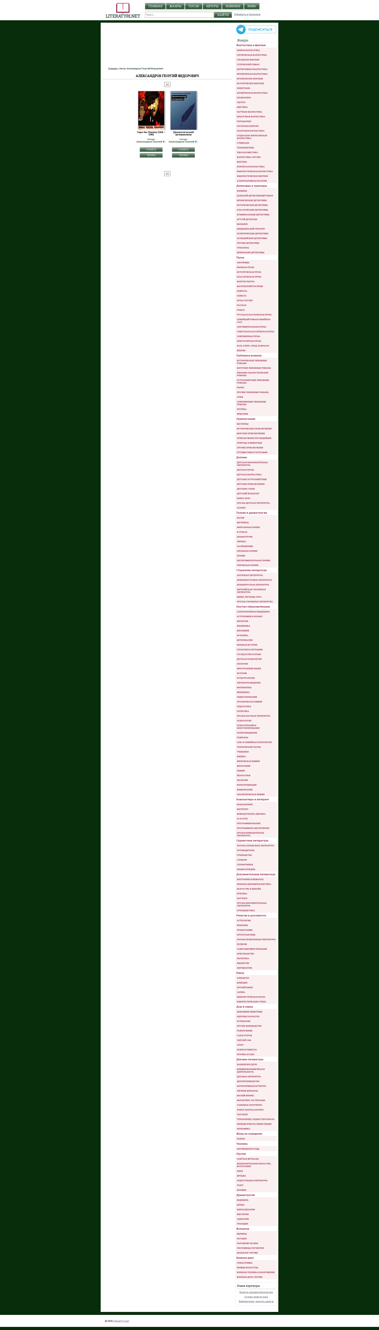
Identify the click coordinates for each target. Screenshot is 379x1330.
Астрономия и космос (250, 616)
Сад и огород (244, 1035)
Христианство (245, 953)
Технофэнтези (245, 147)
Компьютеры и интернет (252, 799)
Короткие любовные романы (254, 368)
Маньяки (242, 224)
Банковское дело (247, 1064)
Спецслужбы (244, 1262)
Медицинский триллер (251, 228)
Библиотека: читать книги (256, 1301)
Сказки (241, 507)
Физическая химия (248, 761)
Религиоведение (247, 732)
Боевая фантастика (248, 50)
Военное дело (245, 1257)
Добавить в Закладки (247, 14)
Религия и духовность (251, 915)
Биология (242, 621)
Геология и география (250, 649)
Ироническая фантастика (252, 74)
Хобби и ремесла (247, 1049)
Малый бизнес (245, 1095)
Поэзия (241, 555)
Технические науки (249, 747)
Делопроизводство (248, 1081)
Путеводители (245, 850)
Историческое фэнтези (250, 83)
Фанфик (241, 1190)
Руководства (244, 855)
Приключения (245, 418)
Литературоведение (249, 682)
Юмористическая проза (251, 997)
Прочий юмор (245, 987)
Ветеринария (245, 640)
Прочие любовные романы (252, 392)
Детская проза (245, 469)
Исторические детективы (252, 205)
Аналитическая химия (251, 794)
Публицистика (246, 910)
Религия (242, 944)
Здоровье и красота (248, 1016)
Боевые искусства (247, 1267)
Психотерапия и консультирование (248, 726)
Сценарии (243, 1219)
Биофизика (243, 626)
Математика (244, 687)
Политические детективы (252, 233)
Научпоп (242, 898)
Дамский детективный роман (255, 195)
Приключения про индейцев (254, 438)
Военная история (247, 644)
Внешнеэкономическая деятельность (251, 1070)
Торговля (242, 1114)
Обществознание (247, 697)
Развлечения (244, 1030)
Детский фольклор (248, 493)
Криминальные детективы (253, 214)
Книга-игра (243, 498)
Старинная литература (251, 570)
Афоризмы (243, 262)
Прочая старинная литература (255, 601)
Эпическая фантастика (251, 166)
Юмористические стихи (251, 1001)
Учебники (243, 751)
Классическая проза (249, 276)
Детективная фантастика (252, 69)
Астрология (244, 920)
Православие (245, 930)
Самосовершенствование (252, 949)
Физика (241, 756)
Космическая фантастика (252, 92)
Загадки (242, 1238)
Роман (241, 310)
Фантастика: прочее (249, 157)
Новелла (242, 291)
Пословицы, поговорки (250, 1248)
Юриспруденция (247, 785)
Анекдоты (243, 978)
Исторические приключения (254, 428)
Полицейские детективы (252, 238)
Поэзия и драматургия (251, 512)
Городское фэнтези (248, 59)
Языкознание (245, 789)
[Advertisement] (167, 45)
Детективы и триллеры (251, 185)
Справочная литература (252, 840)
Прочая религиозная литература (256, 939)
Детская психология (249, 659)
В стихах (242, 532)
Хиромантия (244, 968)
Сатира (241, 992)
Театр (240, 1185)
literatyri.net (121, 1320)
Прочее (241, 1153)
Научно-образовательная (253, 606)
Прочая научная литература (253, 716)
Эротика (242, 409)
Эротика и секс (245, 1054)
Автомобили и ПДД (248, 1148)
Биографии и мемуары (250, 879)
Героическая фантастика (252, 55)
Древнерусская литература (253, 584)
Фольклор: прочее (247, 1252)
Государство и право (249, 654)
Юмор (240, 973)
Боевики (242, 191)
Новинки (232, 6)
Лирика (241, 541)
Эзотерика (243, 958)
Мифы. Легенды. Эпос (249, 596)
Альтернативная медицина (253, 611)
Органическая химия (249, 701)
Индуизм (242, 925)
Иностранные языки (249, 668)
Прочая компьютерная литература (250, 834)
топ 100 (193, 6)
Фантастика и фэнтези (251, 45)
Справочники (245, 864)
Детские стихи (246, 488)
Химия (241, 770)
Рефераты (242, 737)
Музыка (241, 1175)
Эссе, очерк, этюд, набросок (253, 345)
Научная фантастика (249, 111)
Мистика (242, 107)
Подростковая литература (252, 1180)
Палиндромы (245, 546)
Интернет (242, 809)
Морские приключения (251, 433)
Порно (240, 387)
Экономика (243, 1128)
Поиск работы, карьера (250, 1109)
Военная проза (245, 267)
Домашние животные (249, 1011)
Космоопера (244, 97)
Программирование (249, 823)
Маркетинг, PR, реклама (251, 1100)
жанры (175, 6)
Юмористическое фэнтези (252, 176)
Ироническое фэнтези (250, 78)
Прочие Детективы (248, 243)
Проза (240, 257)
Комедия (242, 982)
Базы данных (245, 804)
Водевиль (242, 1200)
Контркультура (246, 281)
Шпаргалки (243, 775)
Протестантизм (246, 934)
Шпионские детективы (250, 252)
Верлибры (243, 522)
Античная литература (250, 575)
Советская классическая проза (255, 331)
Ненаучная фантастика (251, 116)
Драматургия (244, 536)
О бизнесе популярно (249, 1105)
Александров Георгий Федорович (151, 142)
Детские (241, 457)
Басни (240, 517)
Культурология (246, 678)
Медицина (243, 692)
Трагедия (242, 1223)
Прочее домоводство (249, 1026)
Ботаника (242, 635)
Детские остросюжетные (252, 479)
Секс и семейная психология (254, 742)
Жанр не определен (249, 1133)
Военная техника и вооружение (256, 1272)
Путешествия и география (252, 452)
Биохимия (243, 630)
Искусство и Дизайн (249, 888)
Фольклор (242, 1228)
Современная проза (248, 336)
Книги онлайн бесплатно (256, 1292)
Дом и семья (244, 1006)
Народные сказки (247, 1243)
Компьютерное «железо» (251, 814)
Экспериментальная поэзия (253, 560)
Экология (242, 780)
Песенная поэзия (247, 551)
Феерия (241, 350)
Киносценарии (246, 1209)
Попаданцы (244, 121)
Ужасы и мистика (247, 152)
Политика (243, 711)
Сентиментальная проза (251, 326)
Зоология (242, 663)
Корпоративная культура (251, 1086)
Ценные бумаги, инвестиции (254, 1124)
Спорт (240, 1045)
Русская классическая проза (254, 314)
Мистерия (243, 1214)
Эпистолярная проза (249, 341)
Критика (242, 893)
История (242, 673)
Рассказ (241, 305)
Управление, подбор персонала (255, 1119)
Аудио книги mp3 (256, 1296)
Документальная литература (255, 874)
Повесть (241, 295)
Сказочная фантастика (251, 130)
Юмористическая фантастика (255, 171)
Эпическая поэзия (247, 565)
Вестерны (242, 424)
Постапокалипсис (248, 126)
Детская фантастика (249, 474)
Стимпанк (243, 143)
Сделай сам (244, 1040)
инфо (251, 6)
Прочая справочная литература (255, 845)
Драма (241, 1204)
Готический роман (248, 64)
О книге (151, 149)
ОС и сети (242, 818)
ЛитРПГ (241, 102)
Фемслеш (242, 413)
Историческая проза (249, 272)
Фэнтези (242, 161)
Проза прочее (245, 300)
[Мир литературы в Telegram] (256, 33)
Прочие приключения (250, 447)
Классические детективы (252, 209)
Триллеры (243, 247)
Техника (242, 1143)
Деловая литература (249, 1059)
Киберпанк (243, 88)
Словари (242, 859)
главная (155, 6)
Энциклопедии (246, 869)
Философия (243, 766)
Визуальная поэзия (248, 527)
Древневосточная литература (254, 580)
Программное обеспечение (253, 828)
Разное (241, 1138)
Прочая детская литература (253, 503)
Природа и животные (249, 443)
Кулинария (243, 1021)
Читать (151, 155)
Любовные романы (249, 355)
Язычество (243, 963)
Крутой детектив (247, 219)
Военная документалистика (254, 884)
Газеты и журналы (248, 1159)
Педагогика (244, 706)
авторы (212, 6)
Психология (244, 720)
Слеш (240, 397)
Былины (242, 1233)
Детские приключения (251, 484)
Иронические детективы (252, 200)
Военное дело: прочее (249, 1277)
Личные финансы (247, 1090)
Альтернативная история (252, 180)
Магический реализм (250, 286)
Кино (240, 1171)
